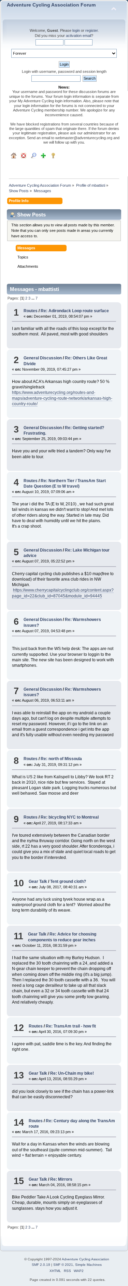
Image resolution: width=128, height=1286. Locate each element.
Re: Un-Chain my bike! (72, 1073)
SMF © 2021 (63, 1265)
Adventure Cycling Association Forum (51, 5)
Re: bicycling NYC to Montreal (70, 817)
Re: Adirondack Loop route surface (75, 310)
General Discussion (43, 358)
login (76, 30)
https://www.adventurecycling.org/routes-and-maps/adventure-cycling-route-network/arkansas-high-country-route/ (62, 398)
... (33, 298)
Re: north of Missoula (61, 758)
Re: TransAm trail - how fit (71, 1026)
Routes (31, 310)
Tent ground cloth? (68, 881)
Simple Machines (88, 1265)
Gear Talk (38, 881)
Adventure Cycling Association (85, 1259)
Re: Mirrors (61, 1179)
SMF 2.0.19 (41, 1265)
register (91, 30)
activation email (78, 36)
